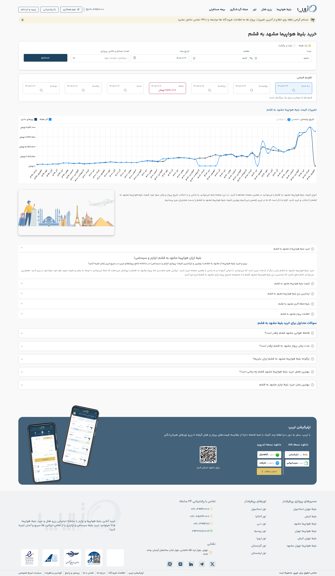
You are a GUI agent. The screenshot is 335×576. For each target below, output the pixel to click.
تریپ (295, 573)
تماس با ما (88, 573)
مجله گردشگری (239, 9)
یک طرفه (303, 45)
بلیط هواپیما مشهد (305, 524)
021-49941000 (96, 10)
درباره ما (101, 573)
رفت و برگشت (285, 45)
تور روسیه (260, 531)
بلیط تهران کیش (307, 538)
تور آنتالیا (260, 516)
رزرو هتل (266, 9)
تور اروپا (261, 538)
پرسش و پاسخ (72, 573)
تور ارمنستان (258, 553)
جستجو (45, 58)
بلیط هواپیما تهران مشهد (302, 546)
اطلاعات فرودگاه (116, 573)
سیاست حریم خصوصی (30, 573)
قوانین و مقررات (53, 573)
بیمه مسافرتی (217, 9)
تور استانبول (258, 509)
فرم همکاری (69, 10)
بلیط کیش (311, 516)
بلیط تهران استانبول (305, 509)
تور (254, 9)
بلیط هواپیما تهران (306, 531)
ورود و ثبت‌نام (28, 10)
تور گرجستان (258, 546)
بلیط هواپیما (284, 9)
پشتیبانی (48, 10)
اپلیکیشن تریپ (136, 573)
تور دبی (261, 524)
